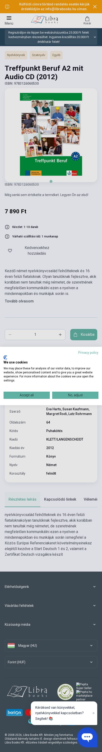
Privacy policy (88, 352)
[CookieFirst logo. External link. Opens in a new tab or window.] (5, 357)
